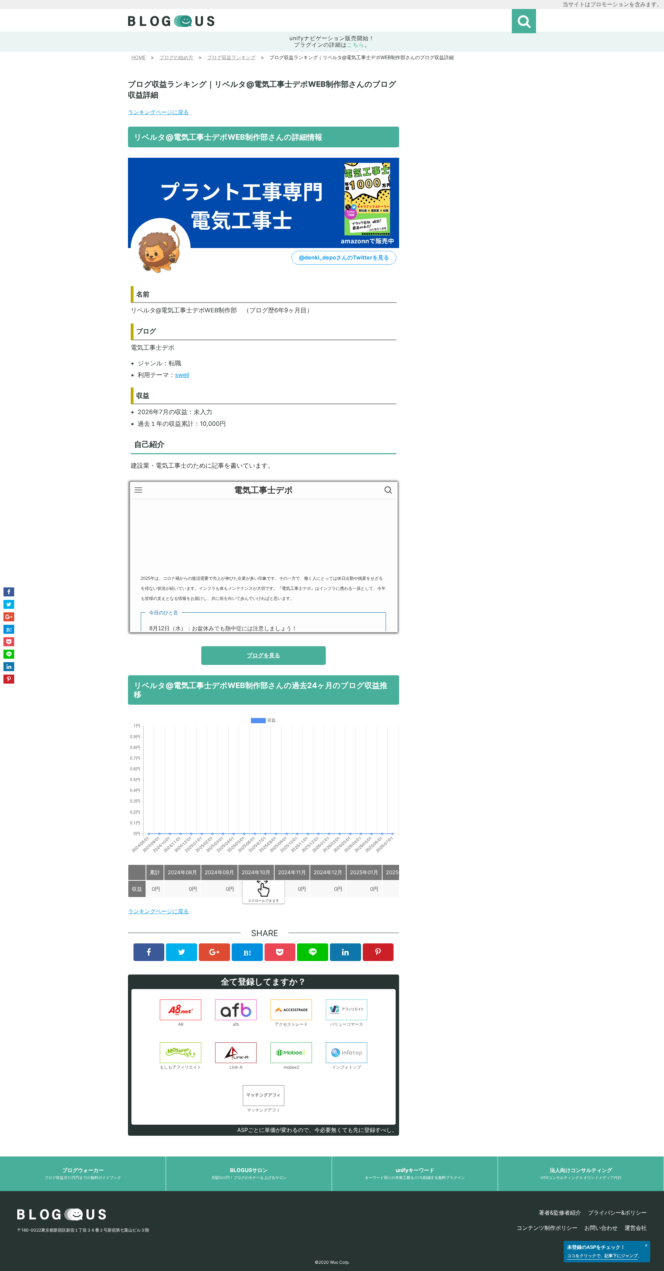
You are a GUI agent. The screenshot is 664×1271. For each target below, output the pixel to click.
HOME (138, 57)
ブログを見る (263, 655)
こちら (356, 44)
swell (182, 374)
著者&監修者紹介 (560, 1212)
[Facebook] (149, 952)
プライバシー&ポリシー (617, 1212)
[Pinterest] (378, 952)
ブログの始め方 (176, 57)
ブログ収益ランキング (231, 57)
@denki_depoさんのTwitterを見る (344, 257)
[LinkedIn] (345, 952)
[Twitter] (181, 952)
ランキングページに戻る (158, 112)
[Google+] (214, 952)
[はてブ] (247, 952)
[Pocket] (280, 952)
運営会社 (636, 1227)
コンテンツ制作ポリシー (547, 1227)
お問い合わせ (601, 1227)
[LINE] (312, 952)
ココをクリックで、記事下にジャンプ (602, 1255)
